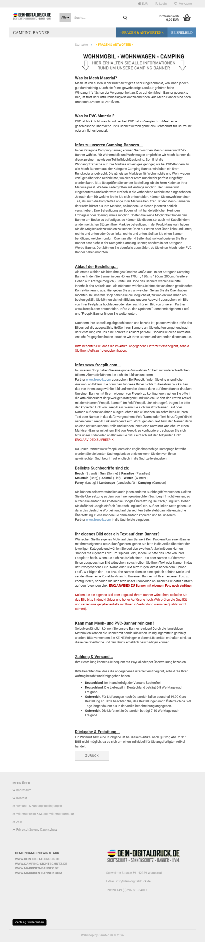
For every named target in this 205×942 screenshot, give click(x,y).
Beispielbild (181, 32)
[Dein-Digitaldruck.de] (32, 16)
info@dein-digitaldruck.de (133, 881)
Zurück (92, 755)
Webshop (87, 935)
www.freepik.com (98, 379)
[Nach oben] (191, 934)
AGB (19, 822)
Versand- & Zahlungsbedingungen (39, 806)
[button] (142, 3)
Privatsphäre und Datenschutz (36, 829)
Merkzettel (184, 3)
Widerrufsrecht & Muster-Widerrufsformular (45, 814)
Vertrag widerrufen (29, 922)
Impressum (24, 790)
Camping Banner (31, 32)
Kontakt (21, 798)
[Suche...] (125, 17)
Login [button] (162, 3)
